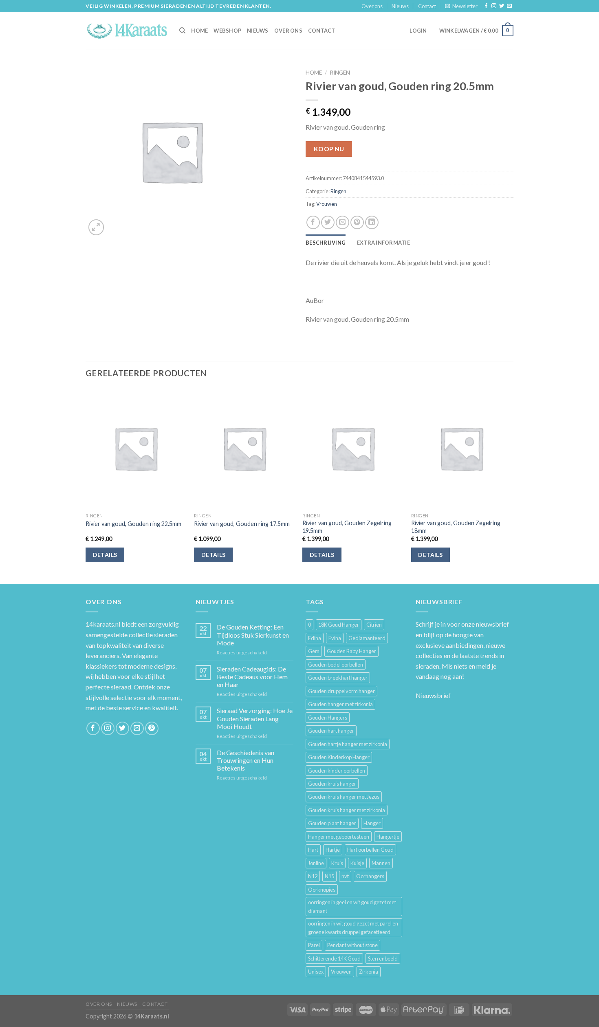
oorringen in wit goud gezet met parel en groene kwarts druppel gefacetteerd (353, 927)
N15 (329, 876)
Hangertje (388, 836)
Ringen (340, 72)
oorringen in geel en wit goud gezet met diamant (352, 906)
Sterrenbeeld (383, 958)
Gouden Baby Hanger (351, 651)
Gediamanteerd (366, 638)
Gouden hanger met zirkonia (340, 704)
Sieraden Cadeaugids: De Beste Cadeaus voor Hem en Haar (252, 676)
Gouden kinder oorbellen (336, 770)
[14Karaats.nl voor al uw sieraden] (126, 30)
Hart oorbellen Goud (370, 849)
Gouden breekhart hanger (338, 677)
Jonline (316, 863)
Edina (314, 638)
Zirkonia (368, 971)
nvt (345, 876)
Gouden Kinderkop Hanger (339, 757)
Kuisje (357, 863)
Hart (313, 849)
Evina (334, 638)
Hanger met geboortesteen (338, 836)
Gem (313, 651)
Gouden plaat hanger (332, 823)
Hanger (372, 823)
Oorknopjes (321, 889)
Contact (427, 6)
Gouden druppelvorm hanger (341, 691)
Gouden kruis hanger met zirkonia (346, 810)
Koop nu (329, 148)
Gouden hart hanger (331, 730)
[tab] (326, 242)
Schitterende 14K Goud (334, 958)
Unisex (316, 971)
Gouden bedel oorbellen (335, 664)
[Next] (511, 485)
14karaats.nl (103, 624)
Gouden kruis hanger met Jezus (343, 796)
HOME (199, 30)
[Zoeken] (182, 30)
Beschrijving (326, 242)
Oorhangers (370, 876)
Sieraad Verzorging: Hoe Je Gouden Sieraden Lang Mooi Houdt (255, 718)
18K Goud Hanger (338, 624)
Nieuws (400, 6)
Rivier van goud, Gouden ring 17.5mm (242, 523)
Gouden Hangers (327, 717)
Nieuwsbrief (433, 695)
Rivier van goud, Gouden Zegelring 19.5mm (347, 526)
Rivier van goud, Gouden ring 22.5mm (133, 523)
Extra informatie (383, 242)
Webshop (227, 30)
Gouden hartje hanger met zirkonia (347, 744)
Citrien (374, 624)
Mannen (381, 863)
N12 (312, 876)
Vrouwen (326, 204)
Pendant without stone (352, 945)
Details (105, 554)
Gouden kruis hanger (332, 783)
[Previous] (86, 485)
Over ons (372, 6)
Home (314, 72)
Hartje (333, 849)
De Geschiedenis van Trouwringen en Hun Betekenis (245, 760)
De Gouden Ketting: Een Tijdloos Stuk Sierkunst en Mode (253, 634)
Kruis (337, 863)
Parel (314, 945)
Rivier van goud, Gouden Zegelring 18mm (455, 526)
